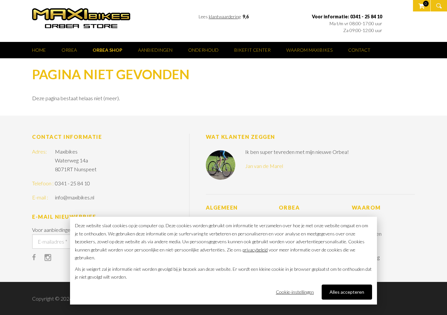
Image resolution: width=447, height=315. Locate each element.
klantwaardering (225, 16)
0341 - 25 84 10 (72, 183)
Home (39, 50)
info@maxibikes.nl (74, 197)
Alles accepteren (347, 292)
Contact (359, 50)
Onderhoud (203, 50)
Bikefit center (252, 50)
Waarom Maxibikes (309, 50)
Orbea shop (107, 50)
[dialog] (223, 261)
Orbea (69, 50)
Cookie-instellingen (295, 292)
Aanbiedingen (155, 50)
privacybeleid (255, 249)
